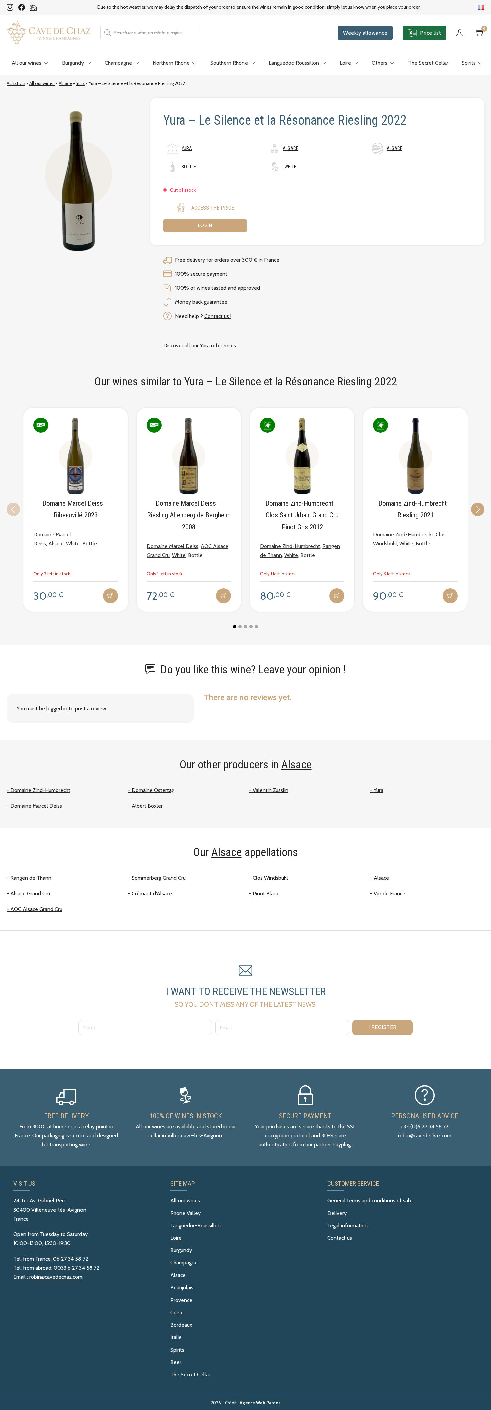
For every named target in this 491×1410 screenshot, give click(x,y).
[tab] (234, 626)
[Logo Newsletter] (33, 7)
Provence (181, 1300)
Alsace (65, 83)
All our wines (26, 63)
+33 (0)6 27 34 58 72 (425, 1126)
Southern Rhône (229, 63)
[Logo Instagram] (10, 7)
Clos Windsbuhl (270, 878)
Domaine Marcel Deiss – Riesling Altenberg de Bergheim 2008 (189, 515)
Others (379, 63)
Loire (345, 63)
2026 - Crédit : (245, 1402)
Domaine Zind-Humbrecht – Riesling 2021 (415, 509)
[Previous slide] (13, 509)
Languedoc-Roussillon (294, 63)
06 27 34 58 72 (70, 1259)
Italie (176, 1337)
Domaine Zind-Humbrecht (290, 546)
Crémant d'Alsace (152, 893)
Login (205, 225)
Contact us (339, 1238)
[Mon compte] (461, 32)
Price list (430, 33)
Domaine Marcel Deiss (172, 546)
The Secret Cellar (428, 63)
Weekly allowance (365, 33)
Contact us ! (217, 316)
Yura (80, 83)
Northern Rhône (171, 63)
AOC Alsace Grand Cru (36, 909)
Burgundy (73, 63)
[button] (110, 595)
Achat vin (16, 83)
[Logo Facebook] (21, 7)
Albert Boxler (147, 806)
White (290, 167)
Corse (177, 1312)
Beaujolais (181, 1287)
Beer (175, 1362)
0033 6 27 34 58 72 (76, 1268)
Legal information (347, 1225)
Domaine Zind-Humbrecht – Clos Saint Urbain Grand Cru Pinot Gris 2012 (302, 515)
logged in (56, 708)
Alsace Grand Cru (30, 893)
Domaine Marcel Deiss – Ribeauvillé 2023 (75, 509)
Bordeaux (181, 1325)
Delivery (337, 1213)
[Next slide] (477, 509)
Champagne (118, 63)
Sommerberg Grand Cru (159, 878)
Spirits (469, 63)
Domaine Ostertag (153, 790)
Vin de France (389, 893)
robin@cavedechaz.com (424, 1135)
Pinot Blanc (266, 893)
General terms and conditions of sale (370, 1200)
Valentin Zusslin (270, 790)
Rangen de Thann (30, 878)
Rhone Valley (185, 1213)
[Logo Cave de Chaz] (48, 32)
